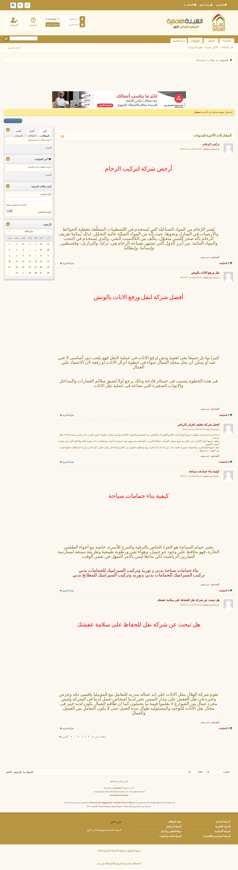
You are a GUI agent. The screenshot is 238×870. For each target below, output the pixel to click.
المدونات (195, 40)
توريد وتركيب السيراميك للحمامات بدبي (114, 570)
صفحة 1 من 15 (98, 737)
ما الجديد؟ (226, 40)
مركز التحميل (178, 40)
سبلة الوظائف (174, 822)
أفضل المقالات (32, 133)
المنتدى (211, 40)
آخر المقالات (226, 47)
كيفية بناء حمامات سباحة (204, 471)
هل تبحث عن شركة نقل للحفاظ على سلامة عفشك (188, 600)
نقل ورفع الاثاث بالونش (205, 272)
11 (78, 736)
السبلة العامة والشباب (170, 836)
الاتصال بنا (28, 772)
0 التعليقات (224, 263)
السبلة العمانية (223, 822)
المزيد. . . (47, 148)
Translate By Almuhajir (119, 795)
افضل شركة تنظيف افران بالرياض (198, 424)
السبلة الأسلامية (223, 831)
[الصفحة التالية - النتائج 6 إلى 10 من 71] (71, 737)
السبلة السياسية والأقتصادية (217, 836)
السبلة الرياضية (173, 826)
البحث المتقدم (14, 48)
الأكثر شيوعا (211, 47)
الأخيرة (64, 737)
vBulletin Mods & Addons (124, 803)
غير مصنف (204, 258)
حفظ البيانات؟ (51, 19)
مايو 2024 (29, 231)
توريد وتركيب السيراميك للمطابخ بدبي (107, 575)
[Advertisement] (119, 75)
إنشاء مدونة (13, 120)
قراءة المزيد (68, 263)
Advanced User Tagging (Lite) (100, 803)
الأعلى (8, 772)
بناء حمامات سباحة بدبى (177, 570)
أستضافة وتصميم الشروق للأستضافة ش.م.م (119, 863)
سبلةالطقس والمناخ (171, 831)
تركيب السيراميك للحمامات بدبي (175, 575)
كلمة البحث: (45, 194)
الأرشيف (17, 772)
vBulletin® (118, 788)
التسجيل (14, 25)
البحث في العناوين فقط (15, 205)
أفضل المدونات (19, 133)
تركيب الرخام (211, 144)
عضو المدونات (195, 47)
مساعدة (33, 25)
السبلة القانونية (223, 826)
